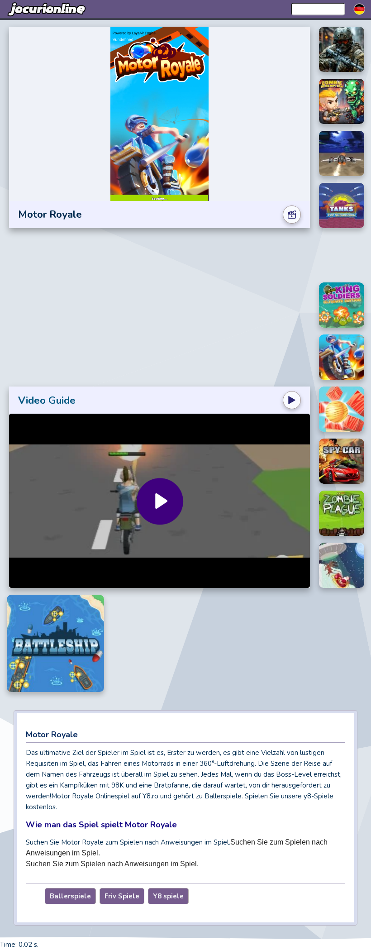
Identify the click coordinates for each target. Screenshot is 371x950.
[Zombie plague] (341, 513)
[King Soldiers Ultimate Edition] (341, 305)
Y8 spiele (168, 896)
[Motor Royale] (341, 357)
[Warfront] (341, 49)
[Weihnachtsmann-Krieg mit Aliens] (341, 565)
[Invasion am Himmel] (341, 153)
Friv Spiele (122, 896)
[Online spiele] (47, 9)
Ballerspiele (70, 896)
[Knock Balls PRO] (341, 409)
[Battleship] (55, 643)
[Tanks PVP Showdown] (341, 205)
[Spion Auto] (341, 461)
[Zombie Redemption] (341, 101)
